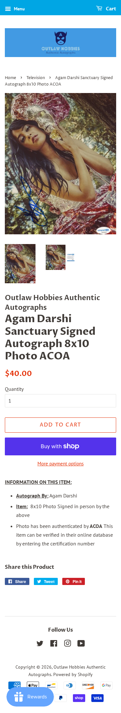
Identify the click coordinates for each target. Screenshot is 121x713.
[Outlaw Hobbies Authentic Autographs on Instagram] (67, 645)
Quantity (14, 389)
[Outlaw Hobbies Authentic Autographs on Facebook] (53, 645)
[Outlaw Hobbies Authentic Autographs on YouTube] (81, 645)
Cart (110, 9)
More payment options (60, 464)
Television (35, 78)
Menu (19, 9)
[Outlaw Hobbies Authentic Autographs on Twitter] (40, 645)
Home (10, 78)
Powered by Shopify (73, 674)
